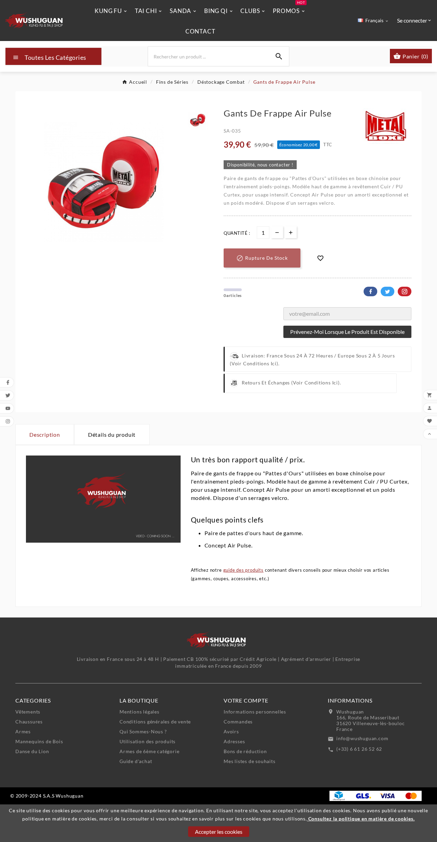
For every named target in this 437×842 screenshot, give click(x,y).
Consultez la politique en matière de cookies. (361, 818)
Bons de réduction (245, 751)
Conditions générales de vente (155, 721)
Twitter (387, 291)
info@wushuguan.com (362, 738)
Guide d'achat (135, 761)
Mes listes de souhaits (250, 761)
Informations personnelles (255, 712)
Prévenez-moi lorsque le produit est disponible (347, 331)
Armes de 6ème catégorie (149, 751)
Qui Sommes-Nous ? (143, 731)
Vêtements (27, 712)
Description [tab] (44, 434)
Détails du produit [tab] (112, 434)
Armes (23, 731)
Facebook (370, 291)
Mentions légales (139, 712)
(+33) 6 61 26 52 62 (359, 749)
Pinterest (404, 291)
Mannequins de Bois (39, 741)
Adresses (234, 741)
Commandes (238, 721)
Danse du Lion (32, 751)
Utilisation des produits (147, 741)
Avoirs (231, 731)
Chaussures (29, 721)
